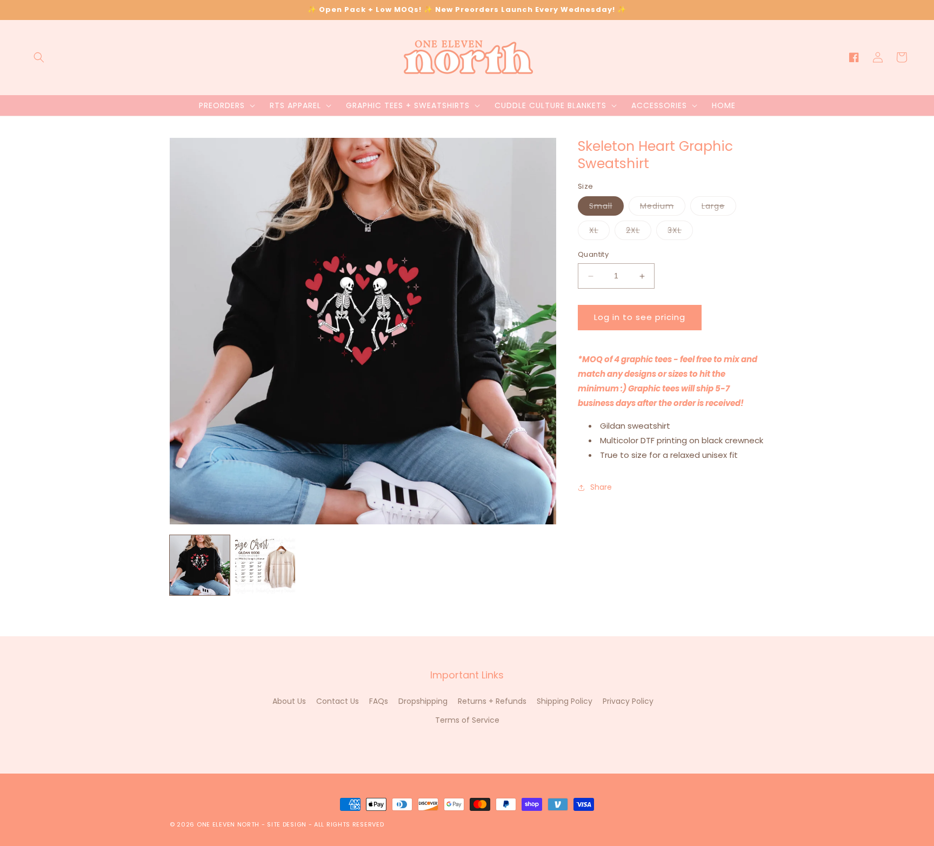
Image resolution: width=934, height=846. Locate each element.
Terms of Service (467, 720)
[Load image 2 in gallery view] (265, 565)
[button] (39, 57)
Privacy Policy (628, 701)
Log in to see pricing (639, 317)
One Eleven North (228, 824)
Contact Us (337, 701)
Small (606, 208)
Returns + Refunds (492, 701)
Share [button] (601, 487)
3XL (680, 233)
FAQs (378, 701)
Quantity (593, 255)
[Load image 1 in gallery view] (200, 565)
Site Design (286, 824)
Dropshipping (423, 701)
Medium (662, 208)
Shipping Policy (564, 701)
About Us (289, 701)
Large (719, 208)
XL (599, 233)
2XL (638, 233)
